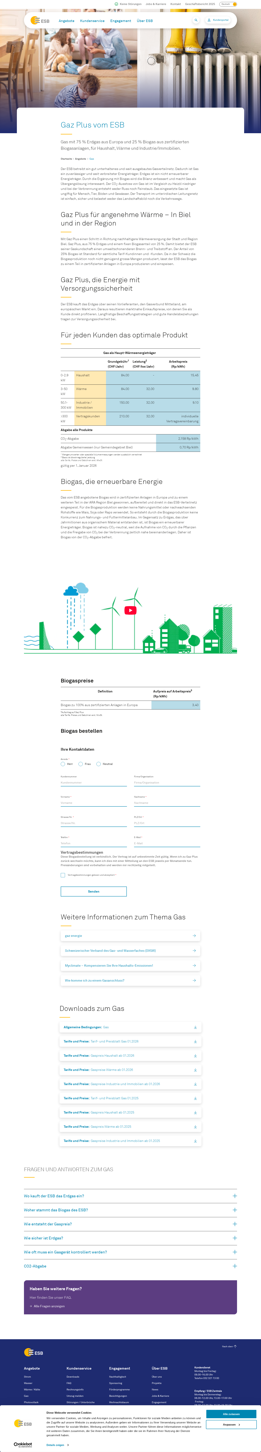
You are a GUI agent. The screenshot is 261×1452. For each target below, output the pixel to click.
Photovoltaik (31, 1402)
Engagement (120, 21)
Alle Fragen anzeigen (49, 1306)
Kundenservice (92, 21)
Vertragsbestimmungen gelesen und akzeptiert (91, 875)
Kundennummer (69, 776)
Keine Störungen (131, 4)
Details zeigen (55, 1444)
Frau (88, 764)
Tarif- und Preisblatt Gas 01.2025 (101, 1098)
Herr (70, 764)
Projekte (157, 1383)
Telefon (64, 837)
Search (196, 20)
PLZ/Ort (138, 817)
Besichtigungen (118, 1395)
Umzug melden (75, 1395)
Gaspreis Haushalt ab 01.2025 (99, 1112)
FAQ (69, 1383)
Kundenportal (221, 19)
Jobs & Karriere (156, 4)
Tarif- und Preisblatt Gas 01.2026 (101, 1041)
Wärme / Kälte (32, 1389)
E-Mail (137, 837)
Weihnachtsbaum (119, 1402)
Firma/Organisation (143, 776)
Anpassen (229, 1424)
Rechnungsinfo (75, 1389)
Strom (27, 1376)
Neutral (108, 764)
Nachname (139, 797)
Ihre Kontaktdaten (77, 749)
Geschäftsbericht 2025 (200, 4)
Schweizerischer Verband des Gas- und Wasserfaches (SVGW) (110, 951)
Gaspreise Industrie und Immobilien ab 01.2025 (112, 1141)
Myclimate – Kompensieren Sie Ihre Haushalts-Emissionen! (109, 966)
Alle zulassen (231, 1414)
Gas (86, 1027)
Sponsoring (115, 1383)
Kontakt (175, 4)
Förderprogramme (119, 1389)
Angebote (66, 21)
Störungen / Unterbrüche (81, 1402)
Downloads (73, 1376)
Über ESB (145, 21)
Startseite (66, 158)
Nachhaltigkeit (117, 1376)
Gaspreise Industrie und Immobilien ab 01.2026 (112, 1084)
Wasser (28, 1383)
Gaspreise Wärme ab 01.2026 (98, 1070)
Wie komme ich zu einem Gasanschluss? (94, 980)
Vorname (65, 797)
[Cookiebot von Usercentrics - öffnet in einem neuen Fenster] (23, 1445)
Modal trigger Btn (130, 610)
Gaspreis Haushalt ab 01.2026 (99, 1055)
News (155, 1389)
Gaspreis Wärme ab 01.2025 (97, 1127)
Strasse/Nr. (66, 817)
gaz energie (73, 936)
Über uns (157, 1376)
